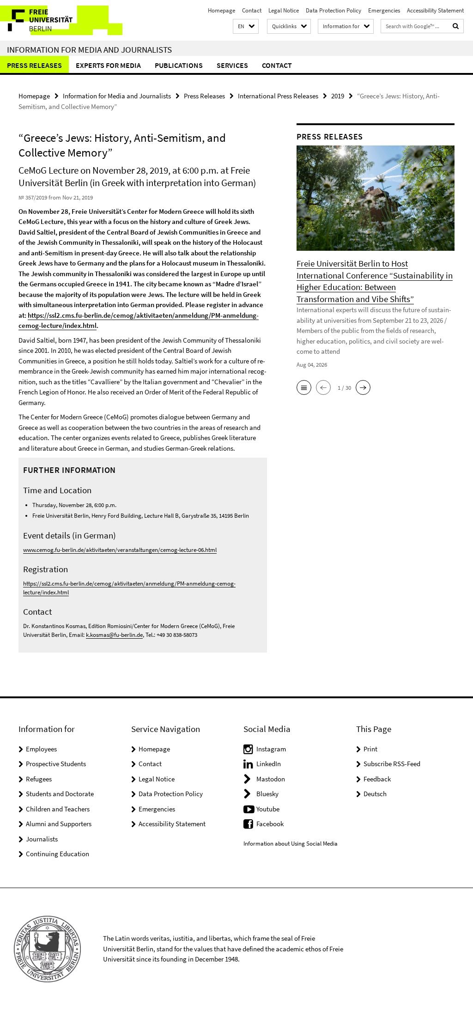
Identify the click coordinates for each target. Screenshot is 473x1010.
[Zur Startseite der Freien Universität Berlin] (61, 20)
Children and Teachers (58, 808)
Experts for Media (108, 65)
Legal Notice (283, 10)
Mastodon (270, 778)
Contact (251, 10)
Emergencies (384, 10)
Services (232, 65)
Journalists (42, 839)
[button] (246, 26)
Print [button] (370, 748)
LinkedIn (268, 763)
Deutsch (375, 793)
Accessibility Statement (435, 10)
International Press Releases (278, 95)
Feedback (377, 778)
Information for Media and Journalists (89, 49)
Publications (179, 65)
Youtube (267, 808)
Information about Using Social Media (290, 843)
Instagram (271, 748)
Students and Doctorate (60, 793)
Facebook (270, 823)
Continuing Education (57, 853)
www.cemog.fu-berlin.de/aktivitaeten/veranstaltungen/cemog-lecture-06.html (120, 550)
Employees (41, 748)
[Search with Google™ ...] (456, 26)
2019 (337, 95)
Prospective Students (56, 763)
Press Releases (34, 65)
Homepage (221, 10)
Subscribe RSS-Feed (392, 763)
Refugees (39, 778)
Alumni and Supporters (58, 823)
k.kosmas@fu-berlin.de (114, 635)
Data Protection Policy (333, 10)
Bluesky (267, 793)
